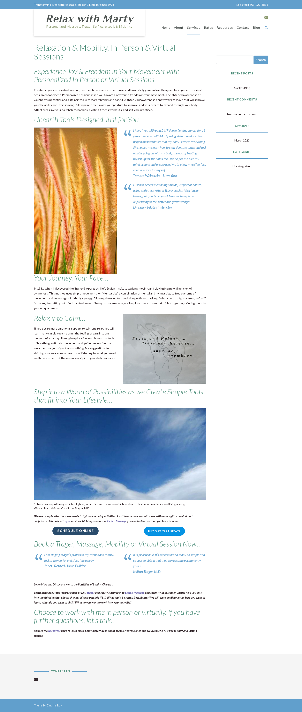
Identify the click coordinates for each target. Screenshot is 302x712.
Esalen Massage (117, 521)
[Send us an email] (266, 17)
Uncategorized (242, 166)
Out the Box (54, 705)
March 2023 (242, 140)
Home (165, 27)
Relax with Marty (89, 18)
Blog (256, 27)
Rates (208, 27)
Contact (243, 27)
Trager (66, 521)
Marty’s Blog (242, 88)
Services (193, 27)
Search (261, 60)
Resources (225, 27)
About (178, 27)
